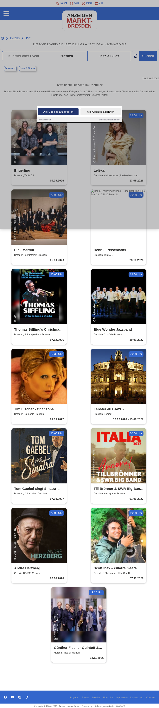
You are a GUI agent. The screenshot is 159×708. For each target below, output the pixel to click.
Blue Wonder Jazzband (113, 329)
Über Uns (108, 697)
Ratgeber (74, 697)
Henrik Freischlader (110, 250)
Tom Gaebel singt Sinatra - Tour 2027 (36, 489)
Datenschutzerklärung (109, 119)
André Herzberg (27, 568)
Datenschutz (136, 697)
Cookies (150, 697)
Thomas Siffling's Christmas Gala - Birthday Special (37, 330)
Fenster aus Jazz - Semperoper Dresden (111, 409)
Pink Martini (24, 250)
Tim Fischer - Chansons (34, 409)
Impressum (122, 697)
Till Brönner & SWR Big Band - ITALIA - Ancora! (118, 489)
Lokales (96, 697)
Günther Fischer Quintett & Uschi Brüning (76, 648)
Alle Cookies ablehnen (100, 111)
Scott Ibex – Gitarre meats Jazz (115, 568)
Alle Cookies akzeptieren (58, 111)
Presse (85, 697)
